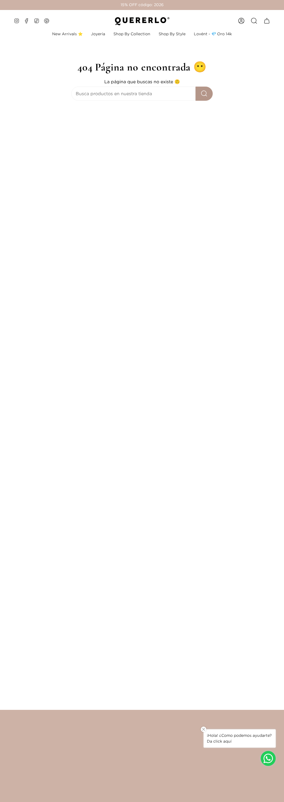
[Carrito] (266, 21)
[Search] (204, 94)
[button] (98, 34)
